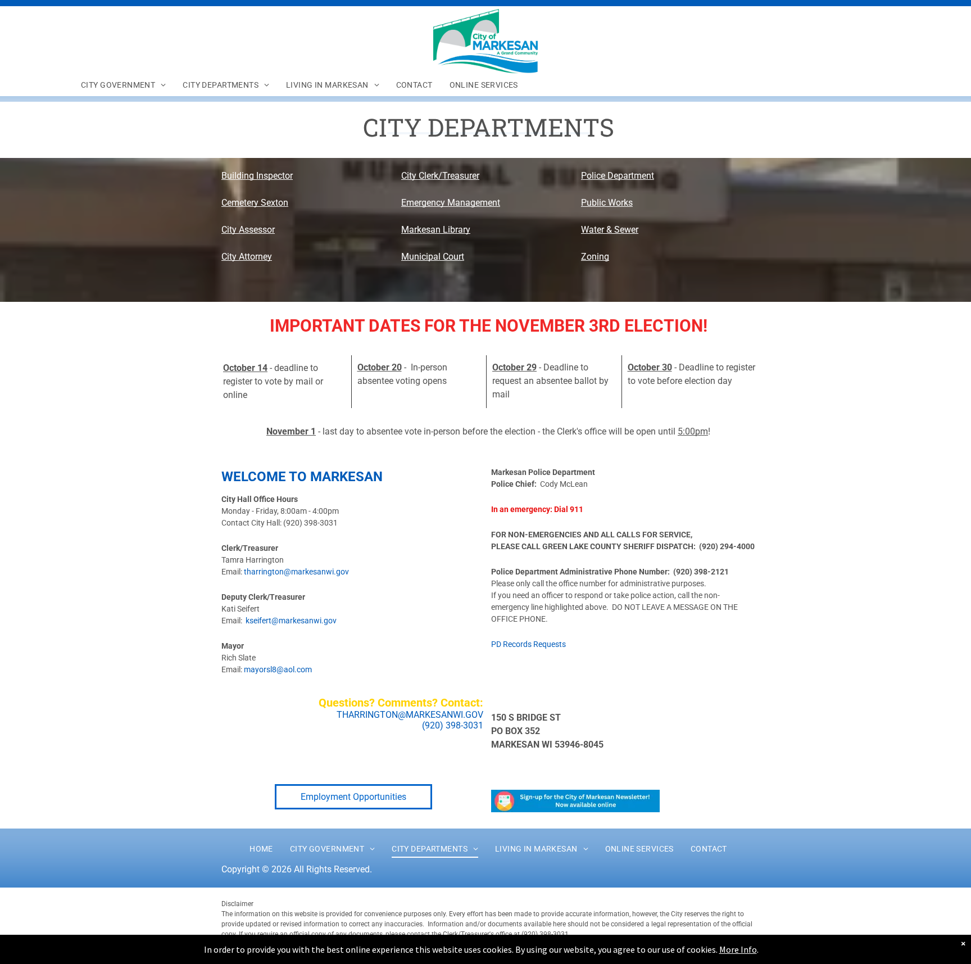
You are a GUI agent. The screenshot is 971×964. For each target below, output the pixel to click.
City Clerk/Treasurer (440, 175)
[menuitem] (123, 84)
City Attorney (246, 256)
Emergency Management (450, 202)
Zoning (595, 256)
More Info (738, 949)
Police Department (617, 175)
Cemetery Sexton (254, 202)
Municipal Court (432, 256)
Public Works (607, 202)
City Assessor (248, 229)
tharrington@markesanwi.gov (296, 571)
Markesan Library (435, 229)
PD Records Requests (528, 644)
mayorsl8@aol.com (278, 669)
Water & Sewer (609, 229)
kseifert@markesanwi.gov (291, 620)
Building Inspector (257, 175)
